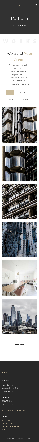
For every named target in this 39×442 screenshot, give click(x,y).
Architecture (23, 92)
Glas (8, 227)
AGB (3, 429)
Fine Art (10, 100)
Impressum (6, 420)
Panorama (25, 100)
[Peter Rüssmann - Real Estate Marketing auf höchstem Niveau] (19, 5)
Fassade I (11, 150)
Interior (10, 265)
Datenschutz (7, 423)
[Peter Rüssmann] (10, 374)
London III (11, 304)
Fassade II (11, 112)
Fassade (11, 189)
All (10, 92)
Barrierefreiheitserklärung (12, 426)
